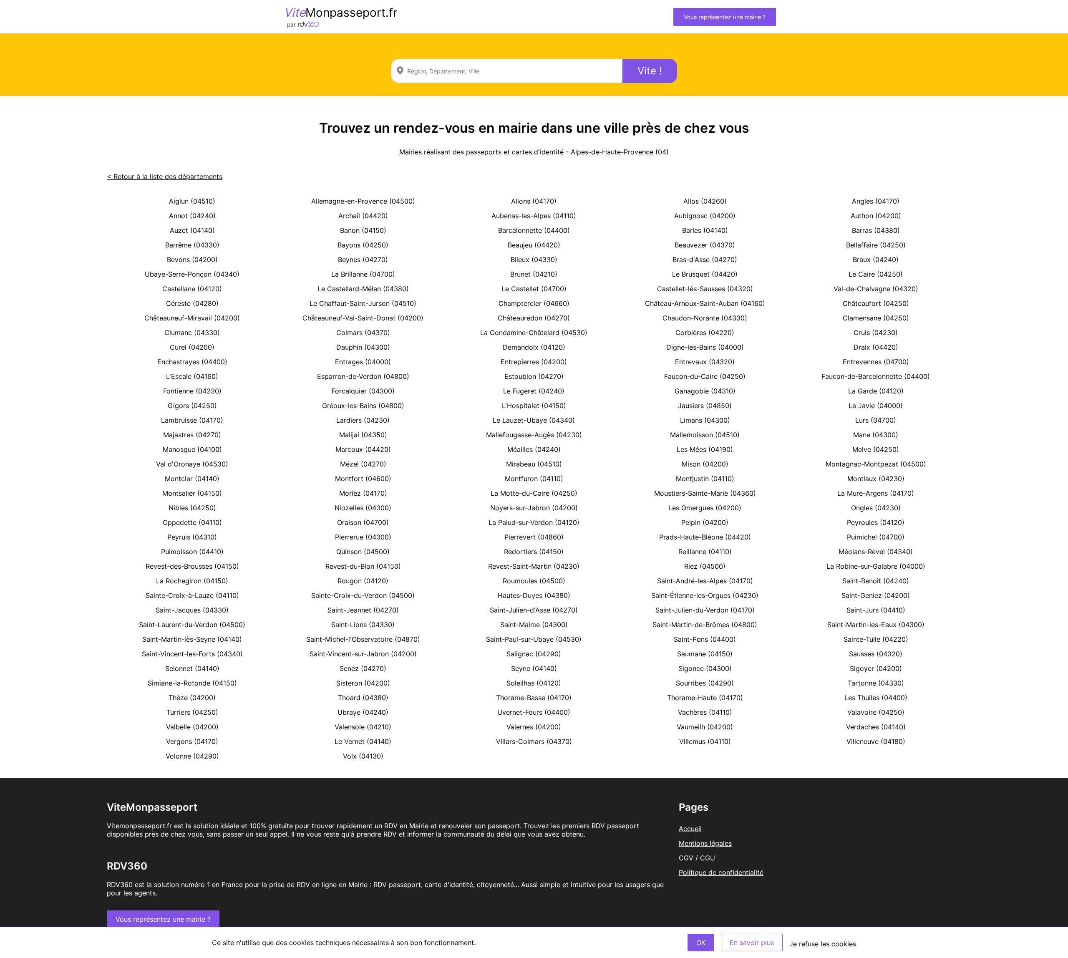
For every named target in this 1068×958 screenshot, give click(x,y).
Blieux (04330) (534, 259)
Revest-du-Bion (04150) (363, 566)
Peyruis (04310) (192, 537)
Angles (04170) (875, 201)
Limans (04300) (705, 420)
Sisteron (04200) (363, 683)
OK (700, 942)
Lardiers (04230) (363, 420)
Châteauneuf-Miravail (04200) (192, 318)
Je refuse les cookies (822, 944)
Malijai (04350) (363, 435)
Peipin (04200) (704, 522)
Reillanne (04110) (705, 551)
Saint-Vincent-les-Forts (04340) (192, 654)
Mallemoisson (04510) (705, 435)
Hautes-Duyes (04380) (534, 595)
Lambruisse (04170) (192, 420)
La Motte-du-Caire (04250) (534, 493)
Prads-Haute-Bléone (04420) (705, 537)
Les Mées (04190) (705, 449)
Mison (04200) (705, 464)
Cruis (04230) (876, 332)
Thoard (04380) (363, 697)
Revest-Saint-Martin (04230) (533, 566)
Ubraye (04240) (363, 712)
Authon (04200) (876, 216)
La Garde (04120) (876, 391)
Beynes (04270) (363, 259)
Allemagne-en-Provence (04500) (363, 201)
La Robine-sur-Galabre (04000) (875, 566)
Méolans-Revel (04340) (876, 551)
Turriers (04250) (192, 712)
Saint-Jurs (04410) (875, 610)
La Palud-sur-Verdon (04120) (534, 522)
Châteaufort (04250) (876, 303)
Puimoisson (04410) (192, 551)
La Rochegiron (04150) (192, 581)
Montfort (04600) (363, 478)
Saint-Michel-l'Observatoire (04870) (363, 639)
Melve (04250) (875, 449)
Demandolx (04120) (534, 347)
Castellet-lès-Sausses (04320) (705, 289)
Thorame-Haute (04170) (705, 697)
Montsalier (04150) (192, 493)
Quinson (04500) (363, 551)
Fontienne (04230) (192, 391)
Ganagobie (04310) (705, 391)
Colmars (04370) (363, 332)
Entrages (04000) (363, 362)
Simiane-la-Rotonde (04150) (192, 683)
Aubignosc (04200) (705, 216)
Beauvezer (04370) (705, 245)
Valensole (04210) (363, 727)
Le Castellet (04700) (534, 289)
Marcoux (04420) (363, 449)
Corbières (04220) (704, 332)
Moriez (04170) (363, 493)
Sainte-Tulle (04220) (876, 639)
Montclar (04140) (192, 478)
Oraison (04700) (363, 522)
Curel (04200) (192, 347)
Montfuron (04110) (534, 478)
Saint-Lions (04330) (363, 624)
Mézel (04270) (363, 464)
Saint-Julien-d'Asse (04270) (534, 610)
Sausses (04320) (875, 654)
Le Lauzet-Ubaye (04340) (534, 420)
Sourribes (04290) (705, 683)
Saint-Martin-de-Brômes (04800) (704, 624)
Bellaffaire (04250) (876, 245)
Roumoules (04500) (534, 581)
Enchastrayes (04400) (192, 362)
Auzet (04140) (192, 230)
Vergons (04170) (192, 741)
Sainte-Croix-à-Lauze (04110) (192, 595)
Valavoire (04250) (875, 712)
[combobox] (506, 71)
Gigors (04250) (192, 405)
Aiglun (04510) (192, 201)
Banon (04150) (363, 230)
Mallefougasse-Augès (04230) (534, 435)
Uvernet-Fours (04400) (533, 712)
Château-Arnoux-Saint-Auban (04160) (705, 303)
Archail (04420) (363, 216)
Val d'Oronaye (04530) (192, 464)
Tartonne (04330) (876, 683)
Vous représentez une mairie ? (725, 16)
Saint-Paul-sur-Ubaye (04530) (534, 639)
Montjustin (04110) (705, 478)
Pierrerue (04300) (363, 537)
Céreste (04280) (192, 303)
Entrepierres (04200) (534, 362)
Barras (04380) (876, 230)
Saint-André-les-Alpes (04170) (705, 581)
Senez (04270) (363, 668)
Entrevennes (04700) (876, 362)
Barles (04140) (705, 230)
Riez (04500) (704, 566)
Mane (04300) (875, 435)
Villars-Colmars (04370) (534, 741)
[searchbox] (506, 71)
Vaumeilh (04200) (705, 727)
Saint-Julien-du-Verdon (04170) (705, 610)
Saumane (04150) (705, 654)
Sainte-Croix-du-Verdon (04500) (363, 595)
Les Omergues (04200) (704, 508)
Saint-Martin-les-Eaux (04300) (875, 624)
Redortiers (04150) (534, 551)
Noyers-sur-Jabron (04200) (534, 508)
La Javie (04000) (876, 405)
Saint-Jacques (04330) (192, 610)
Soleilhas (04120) (533, 683)
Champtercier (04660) (534, 303)
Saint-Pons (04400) (705, 639)
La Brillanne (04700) (363, 274)
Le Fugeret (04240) (533, 391)
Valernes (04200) (533, 727)
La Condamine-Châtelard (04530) (533, 332)
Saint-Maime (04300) (534, 624)
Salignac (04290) (533, 654)
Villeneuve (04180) (875, 741)
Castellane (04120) (192, 289)
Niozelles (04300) (363, 508)
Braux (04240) (876, 259)
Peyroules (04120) (875, 522)
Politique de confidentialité (721, 872)
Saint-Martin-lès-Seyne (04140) (192, 639)
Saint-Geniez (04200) (875, 595)
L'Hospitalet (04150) (534, 405)
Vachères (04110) (705, 712)
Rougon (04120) (363, 581)
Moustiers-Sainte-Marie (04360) (705, 493)
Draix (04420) (876, 347)
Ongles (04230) (876, 508)
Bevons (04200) (192, 259)
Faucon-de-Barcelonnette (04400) (875, 376)
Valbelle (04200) (192, 727)
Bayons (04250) (363, 245)
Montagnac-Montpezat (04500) (876, 464)
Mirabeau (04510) (534, 464)
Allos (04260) (705, 201)
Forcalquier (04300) (363, 391)
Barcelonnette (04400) (534, 230)
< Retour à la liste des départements (164, 176)
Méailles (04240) (534, 449)
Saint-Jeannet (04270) (363, 610)
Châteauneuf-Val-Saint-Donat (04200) (362, 318)
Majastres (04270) (192, 435)
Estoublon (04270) (534, 376)
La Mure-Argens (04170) (875, 493)
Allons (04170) (534, 201)
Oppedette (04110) (192, 522)
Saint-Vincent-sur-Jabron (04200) (363, 654)
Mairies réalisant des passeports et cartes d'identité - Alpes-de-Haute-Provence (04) (534, 152)
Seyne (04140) (534, 668)
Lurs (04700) (875, 420)
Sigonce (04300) (705, 668)
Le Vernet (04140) (363, 741)
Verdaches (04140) (876, 727)
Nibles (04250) (192, 508)
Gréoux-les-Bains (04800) (363, 405)
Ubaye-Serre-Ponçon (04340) (192, 274)
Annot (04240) (192, 216)
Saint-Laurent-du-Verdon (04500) (192, 624)
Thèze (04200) (192, 697)
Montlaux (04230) (875, 478)
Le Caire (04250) (876, 274)
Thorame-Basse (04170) (534, 697)
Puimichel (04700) (875, 537)
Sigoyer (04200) (876, 668)
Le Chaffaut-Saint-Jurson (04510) (363, 303)
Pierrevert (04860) (534, 537)
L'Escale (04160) (192, 376)
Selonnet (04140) (192, 668)
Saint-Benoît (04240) (875, 581)
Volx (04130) (363, 756)
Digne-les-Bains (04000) (705, 347)
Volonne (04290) (192, 756)
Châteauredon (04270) (534, 318)
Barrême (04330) (192, 245)
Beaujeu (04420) (534, 245)
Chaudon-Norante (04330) (704, 318)
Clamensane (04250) (876, 318)
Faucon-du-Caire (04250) (705, 376)
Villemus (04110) (705, 741)
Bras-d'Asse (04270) (705, 259)
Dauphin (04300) (363, 347)
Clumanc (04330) (192, 332)
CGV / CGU (697, 858)
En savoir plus (752, 942)
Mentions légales (705, 843)
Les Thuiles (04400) (875, 697)
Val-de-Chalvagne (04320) (876, 289)
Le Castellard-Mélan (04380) (363, 289)
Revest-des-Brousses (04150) (192, 566)
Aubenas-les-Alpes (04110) (533, 216)
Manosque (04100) (192, 449)
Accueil (690, 828)
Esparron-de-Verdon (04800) (363, 376)
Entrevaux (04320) (705, 362)
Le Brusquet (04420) (705, 274)
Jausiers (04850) (705, 405)
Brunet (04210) (533, 274)
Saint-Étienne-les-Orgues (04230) (704, 595)
